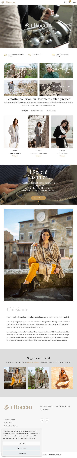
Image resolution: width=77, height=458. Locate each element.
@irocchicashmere (33, 362)
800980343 (46, 409)
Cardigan (24, 111)
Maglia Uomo (51, 111)
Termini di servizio (10, 420)
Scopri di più (38, 198)
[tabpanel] (38, 185)
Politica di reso (8, 423)
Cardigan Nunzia (15, 153)
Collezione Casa (37, 111)
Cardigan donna (62, 153)
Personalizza (22, 453)
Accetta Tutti (21, 443)
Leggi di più (31, 438)
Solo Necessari (21, 448)
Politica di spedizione (10, 426)
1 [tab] (38, 201)
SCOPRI (31, 73)
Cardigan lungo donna (38, 153)
